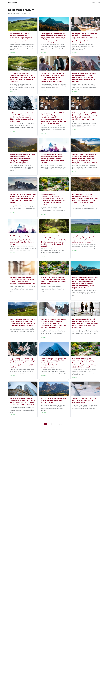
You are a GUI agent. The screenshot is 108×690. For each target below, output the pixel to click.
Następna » (59, 424)
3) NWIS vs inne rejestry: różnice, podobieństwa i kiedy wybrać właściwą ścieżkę (84, 400)
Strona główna (96, 2)
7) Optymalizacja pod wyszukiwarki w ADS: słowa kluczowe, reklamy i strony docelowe (53, 400)
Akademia (12, 2)
